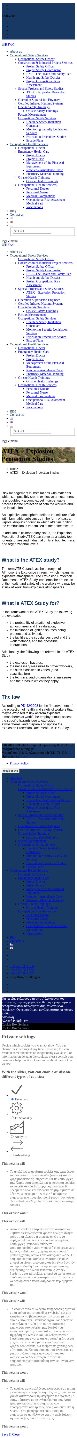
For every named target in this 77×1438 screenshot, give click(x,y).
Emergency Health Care (33, 151)
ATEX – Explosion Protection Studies (34, 472)
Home (14, 468)
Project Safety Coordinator (43, 70)
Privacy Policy (19, 763)
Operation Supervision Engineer (39, 99)
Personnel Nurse (37, 192)
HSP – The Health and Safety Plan (48, 74)
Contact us (17, 214)
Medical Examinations (40, 196)
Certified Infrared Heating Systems (40, 103)
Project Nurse (35, 159)
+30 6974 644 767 (22, 973)
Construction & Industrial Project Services (45, 62)
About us (16, 51)
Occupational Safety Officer (36, 59)
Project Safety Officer (40, 66)
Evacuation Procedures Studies (46, 136)
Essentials (21, 1099)
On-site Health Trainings (34, 177)
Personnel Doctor (37, 188)
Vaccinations (34, 207)
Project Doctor (35, 155)
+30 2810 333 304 (22, 966)
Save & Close (11, 1434)
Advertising (22, 1155)
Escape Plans (34, 140)
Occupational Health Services (29, 144)
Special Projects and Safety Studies (40, 88)
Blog (13, 211)
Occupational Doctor (31, 148)
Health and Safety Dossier (43, 77)
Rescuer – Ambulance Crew (44, 170)
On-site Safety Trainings (33, 107)
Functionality (23, 1118)
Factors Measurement (32, 114)
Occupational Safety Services (29, 55)
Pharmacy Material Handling (45, 173)
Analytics (21, 1136)
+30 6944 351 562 (22, 969)
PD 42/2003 (29, 705)
